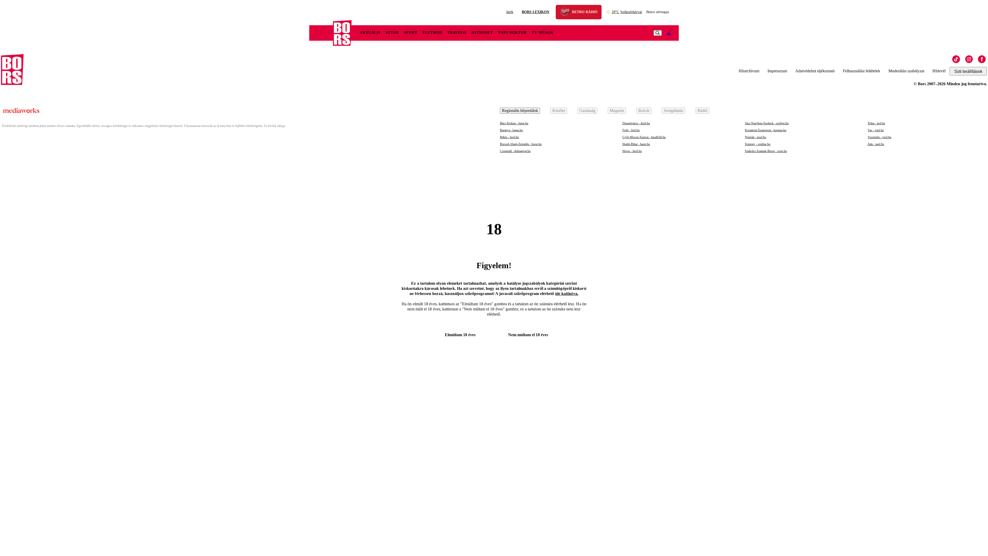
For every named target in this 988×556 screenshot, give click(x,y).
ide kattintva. (566, 293)
